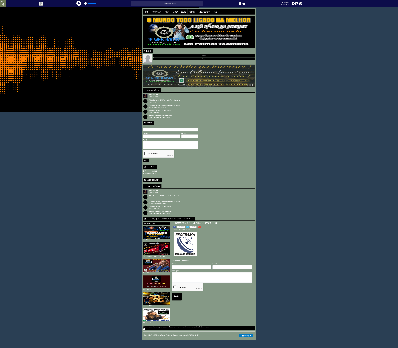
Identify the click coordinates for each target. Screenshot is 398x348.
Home (146, 12)
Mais (215, 12)
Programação (156, 12)
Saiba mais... (205, 327)
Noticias (192, 12)
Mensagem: (175, 271)
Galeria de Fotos (205, 12)
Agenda (175, 12)
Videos (167, 12)
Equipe (183, 12)
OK (144, 329)
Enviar (146, 160)
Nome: (174, 264)
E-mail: (214, 264)
